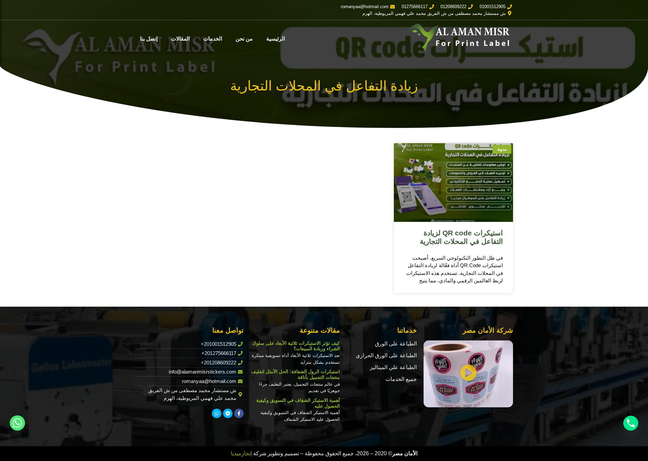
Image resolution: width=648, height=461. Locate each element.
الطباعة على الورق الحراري (386, 355)
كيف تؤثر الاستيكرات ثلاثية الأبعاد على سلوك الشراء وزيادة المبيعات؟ (296, 346)
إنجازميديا (241, 453)
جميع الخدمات (401, 379)
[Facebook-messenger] (228, 413)
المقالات (180, 39)
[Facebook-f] (239, 413)
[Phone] (630, 423)
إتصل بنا (149, 39)
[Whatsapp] (216, 413)
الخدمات (212, 39)
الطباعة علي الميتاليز (393, 367)
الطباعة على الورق (396, 344)
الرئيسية (275, 39)
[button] (468, 373)
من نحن (244, 39)
